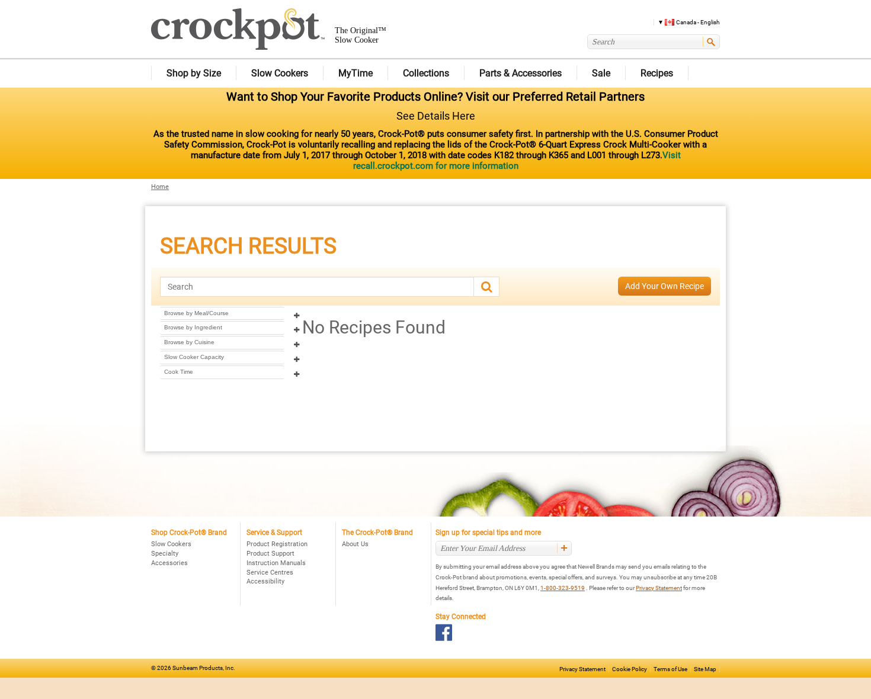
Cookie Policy (629, 669)
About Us (355, 544)
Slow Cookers (171, 544)
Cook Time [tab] (178, 371)
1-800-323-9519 (562, 588)
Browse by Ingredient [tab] (193, 327)
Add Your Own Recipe (664, 286)
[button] (684, 21)
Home (160, 187)
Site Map (705, 669)
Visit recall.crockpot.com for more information (517, 160)
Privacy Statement (659, 588)
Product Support (270, 553)
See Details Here (435, 116)
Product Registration (277, 544)
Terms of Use (670, 669)
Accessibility (265, 581)
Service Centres (269, 572)
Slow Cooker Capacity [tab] (194, 357)
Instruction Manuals (276, 563)
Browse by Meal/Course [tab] (196, 313)
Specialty (164, 553)
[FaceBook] (444, 632)
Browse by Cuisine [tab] (189, 342)
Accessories (169, 563)
